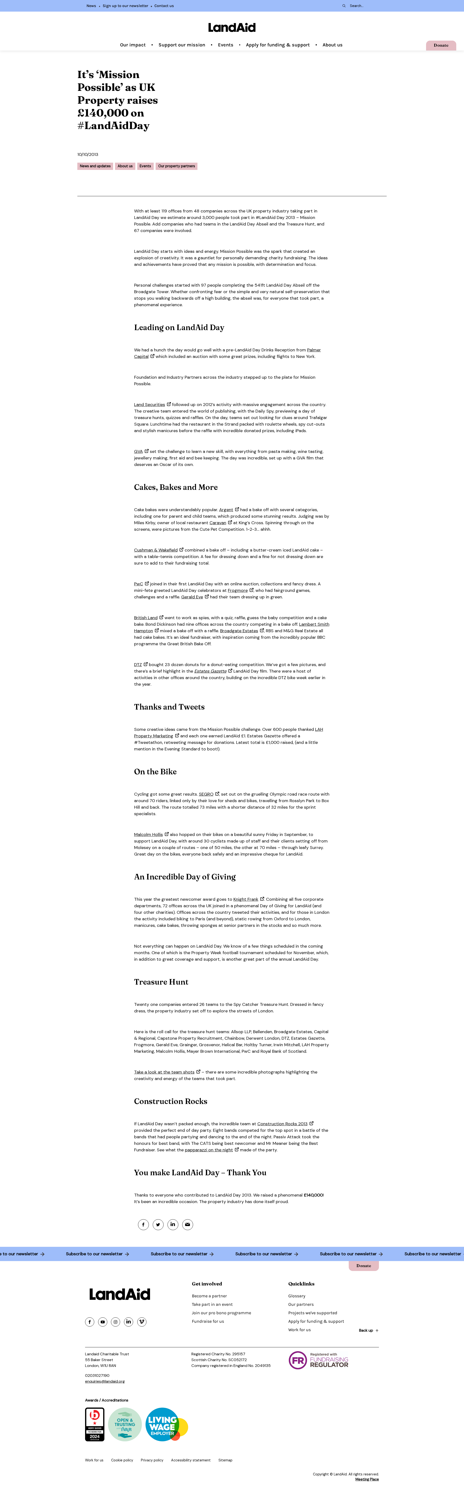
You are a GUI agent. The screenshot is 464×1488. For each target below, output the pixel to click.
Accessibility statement (191, 1460)
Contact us (164, 5)
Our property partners (176, 166)
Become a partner (209, 1296)
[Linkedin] (172, 1224)
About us (333, 45)
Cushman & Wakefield (156, 550)
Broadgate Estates (239, 631)
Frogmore (238, 590)
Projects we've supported (312, 1312)
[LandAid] (232, 27)
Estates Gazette (210, 671)
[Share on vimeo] (141, 1322)
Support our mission (182, 45)
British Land (146, 618)
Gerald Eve (192, 597)
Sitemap (225, 1460)
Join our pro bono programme (221, 1312)
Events (225, 45)
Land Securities (149, 404)
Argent (226, 510)
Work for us (299, 1329)
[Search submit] (343, 6)
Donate (441, 45)
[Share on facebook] (89, 1322)
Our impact (133, 45)
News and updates (95, 166)
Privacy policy (152, 1460)
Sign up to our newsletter (125, 5)
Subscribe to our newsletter (79, 1254)
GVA (138, 451)
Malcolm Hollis (148, 834)
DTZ (138, 665)
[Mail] (187, 1224)
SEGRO (206, 794)
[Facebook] (143, 1224)
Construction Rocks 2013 (282, 1124)
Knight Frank (245, 899)
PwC (138, 584)
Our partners (301, 1304)
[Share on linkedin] (128, 1322)
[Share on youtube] (102, 1322)
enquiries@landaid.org (105, 1381)
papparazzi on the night (209, 1150)
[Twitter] (158, 1224)
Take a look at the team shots (164, 1072)
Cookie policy (122, 1460)
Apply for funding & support (278, 45)
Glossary (296, 1296)
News (91, 5)
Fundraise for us (208, 1321)
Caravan (218, 523)
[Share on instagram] (115, 1322)
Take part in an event (212, 1304)
